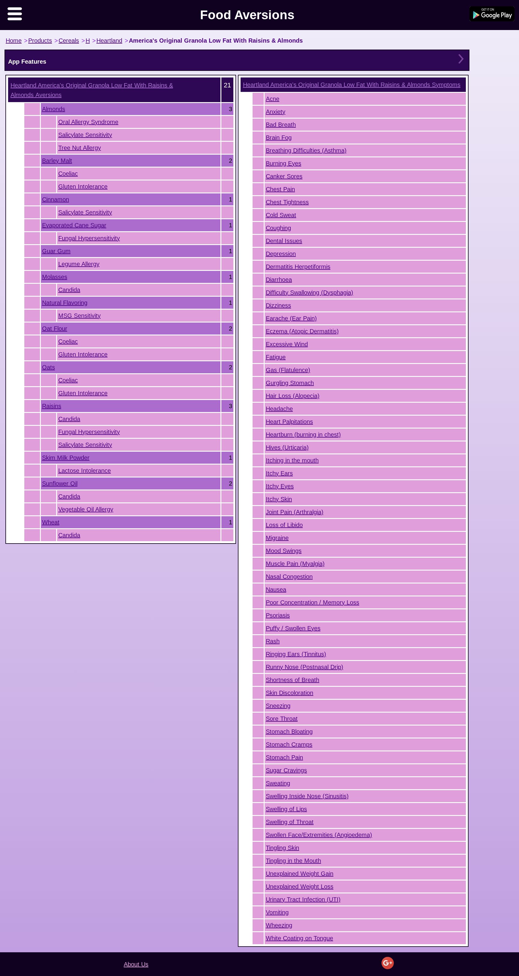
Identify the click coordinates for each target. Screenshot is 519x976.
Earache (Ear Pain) (291, 318)
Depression (281, 253)
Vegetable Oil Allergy (85, 509)
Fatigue (276, 357)
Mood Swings (284, 550)
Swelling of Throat (290, 822)
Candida (69, 289)
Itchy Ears (279, 473)
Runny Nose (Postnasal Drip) (304, 667)
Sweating (278, 783)
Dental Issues (284, 241)
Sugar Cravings (286, 770)
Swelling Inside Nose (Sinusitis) (307, 796)
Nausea (276, 589)
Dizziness (278, 305)
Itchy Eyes (280, 486)
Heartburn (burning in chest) (303, 434)
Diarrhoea (279, 279)
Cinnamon (55, 199)
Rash (273, 641)
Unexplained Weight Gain (299, 873)
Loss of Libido (284, 525)
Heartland (109, 40)
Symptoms (351, 84)
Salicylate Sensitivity (85, 135)
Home (14, 40)
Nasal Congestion (289, 576)
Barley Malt (57, 160)
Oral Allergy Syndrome (88, 122)
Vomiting (277, 912)
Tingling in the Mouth (293, 860)
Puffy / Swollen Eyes (293, 628)
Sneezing (278, 705)
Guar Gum (56, 251)
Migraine (277, 538)
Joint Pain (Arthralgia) (294, 512)
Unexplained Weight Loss (299, 886)
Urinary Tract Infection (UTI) (303, 899)
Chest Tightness (287, 202)
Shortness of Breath (292, 680)
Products (40, 40)
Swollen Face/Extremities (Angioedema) (319, 835)
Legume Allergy (78, 264)
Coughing (278, 228)
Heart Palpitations (289, 421)
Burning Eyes (283, 163)
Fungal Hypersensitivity (89, 238)
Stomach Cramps (289, 744)
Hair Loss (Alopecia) (293, 396)
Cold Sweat (281, 215)
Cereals (69, 40)
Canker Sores (284, 176)
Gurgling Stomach (290, 383)
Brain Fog (279, 137)
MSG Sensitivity (79, 315)
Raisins (51, 406)
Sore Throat (282, 718)
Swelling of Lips (286, 809)
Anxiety (275, 111)
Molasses (54, 277)
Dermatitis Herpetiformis (298, 266)
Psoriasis (278, 615)
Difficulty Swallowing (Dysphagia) (309, 292)
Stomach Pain (284, 757)
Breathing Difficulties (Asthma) (306, 150)
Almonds (53, 109)
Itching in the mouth (292, 460)
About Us (136, 964)
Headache (279, 408)
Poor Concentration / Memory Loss (312, 602)
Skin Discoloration (289, 693)
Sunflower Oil (59, 483)
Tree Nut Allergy (79, 147)
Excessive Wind (287, 344)
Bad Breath (281, 124)
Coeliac (68, 173)
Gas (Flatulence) (288, 370)
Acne (272, 98)
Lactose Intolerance (84, 470)
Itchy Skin (279, 499)
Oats (48, 367)
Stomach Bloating (289, 731)
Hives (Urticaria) (287, 447)
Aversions (92, 90)
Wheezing (279, 925)
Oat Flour (54, 328)
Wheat (50, 522)
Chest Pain (280, 189)
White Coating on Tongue (299, 938)
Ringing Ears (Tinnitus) (296, 654)
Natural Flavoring (64, 302)
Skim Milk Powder (66, 457)
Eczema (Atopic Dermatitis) (302, 331)
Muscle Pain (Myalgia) (295, 563)
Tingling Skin (282, 847)
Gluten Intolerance (83, 186)
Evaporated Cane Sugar (74, 225)
